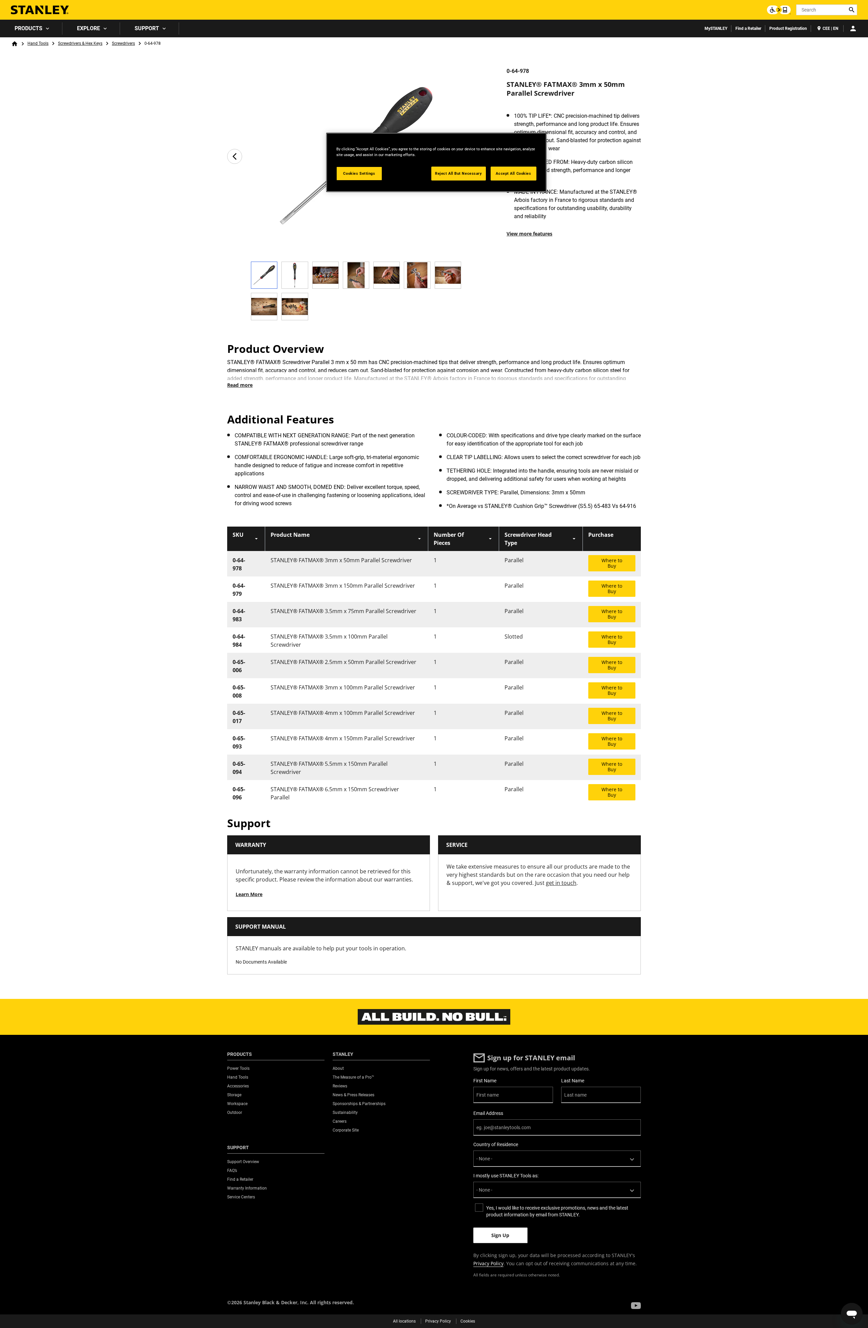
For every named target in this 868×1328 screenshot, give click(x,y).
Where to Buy (611, 563)
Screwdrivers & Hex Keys (80, 43)
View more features (529, 233)
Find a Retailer (748, 28)
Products (28, 28)
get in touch (561, 883)
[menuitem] (31, 28)
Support (147, 28)
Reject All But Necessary (458, 173)
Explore (88, 28)
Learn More (249, 894)
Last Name (572, 1080)
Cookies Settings (359, 173)
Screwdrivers (123, 43)
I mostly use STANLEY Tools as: (505, 1175)
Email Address (488, 1113)
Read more (240, 385)
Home (14, 43)
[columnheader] (246, 539)
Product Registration (788, 28)
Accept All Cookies (513, 173)
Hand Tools (37, 43)
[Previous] (234, 156)
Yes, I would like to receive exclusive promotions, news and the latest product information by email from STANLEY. (557, 1211)
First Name (484, 1080)
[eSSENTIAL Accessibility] (779, 10)
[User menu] (853, 28)
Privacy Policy (488, 1263)
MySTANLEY (716, 28)
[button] (636, 1305)
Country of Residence (495, 1144)
